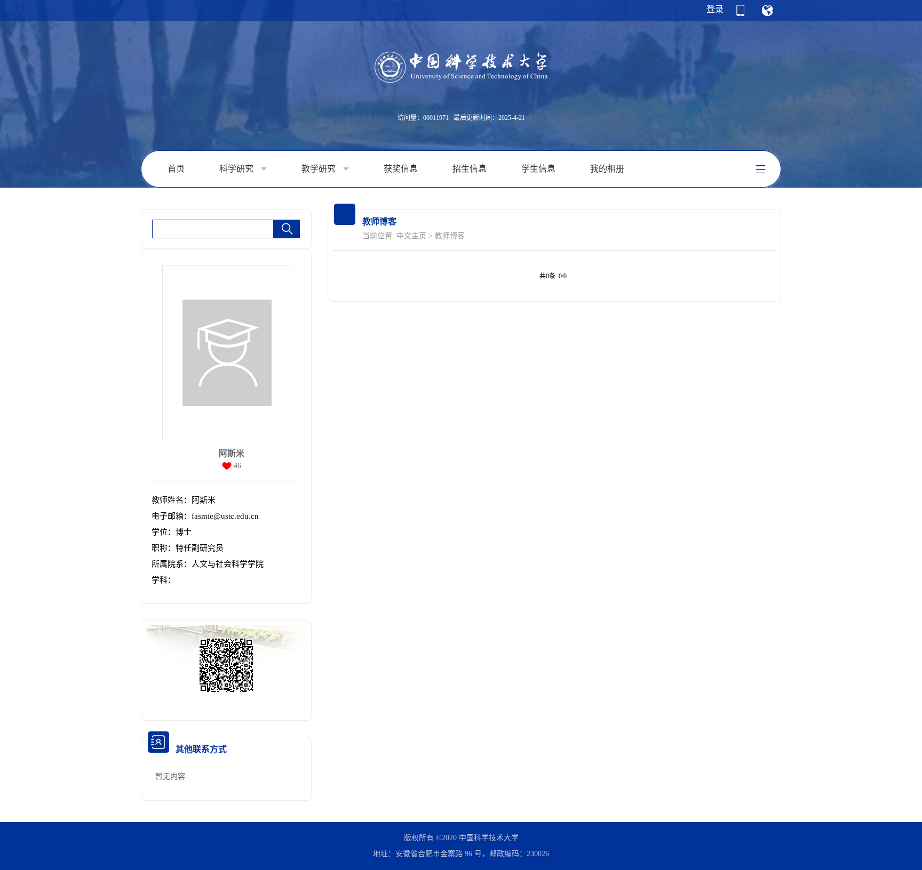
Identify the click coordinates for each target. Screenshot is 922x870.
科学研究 (237, 168)
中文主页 (411, 236)
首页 (176, 168)
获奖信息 (401, 168)
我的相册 (607, 168)
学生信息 (538, 168)
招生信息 (469, 168)
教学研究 (319, 168)
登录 (715, 9)
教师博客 (450, 236)
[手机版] (740, 14)
